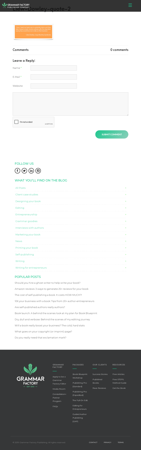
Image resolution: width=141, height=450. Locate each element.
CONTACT (93, 442)
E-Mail (17, 77)
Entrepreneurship (26, 214)
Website (18, 85)
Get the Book (119, 388)
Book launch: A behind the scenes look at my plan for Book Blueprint (56, 313)
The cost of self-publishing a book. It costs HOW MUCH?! (48, 295)
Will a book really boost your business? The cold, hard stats (50, 325)
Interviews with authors (29, 227)
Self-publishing (24, 254)
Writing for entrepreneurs (31, 267)
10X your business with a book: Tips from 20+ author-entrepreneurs (54, 301)
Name (17, 68)
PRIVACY (107, 442)
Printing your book (26, 247)
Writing (20, 261)
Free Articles (118, 374)
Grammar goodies (26, 221)
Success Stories (100, 374)
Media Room (59, 389)
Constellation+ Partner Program (59, 397)
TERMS (121, 442)
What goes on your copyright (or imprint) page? (43, 331)
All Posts (20, 188)
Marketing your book (27, 234)
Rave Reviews (99, 388)
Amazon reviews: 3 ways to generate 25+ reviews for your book (51, 289)
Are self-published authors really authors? (40, 307)
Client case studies (26, 194)
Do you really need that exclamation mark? (40, 337)
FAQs (55, 406)
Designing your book (28, 201)
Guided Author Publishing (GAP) (80, 417)
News (18, 241)
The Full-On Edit (80, 400)
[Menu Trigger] (130, 5)
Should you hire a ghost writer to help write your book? (47, 282)
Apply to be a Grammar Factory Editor (59, 380)
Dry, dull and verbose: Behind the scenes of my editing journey (52, 319)
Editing (19, 207)
